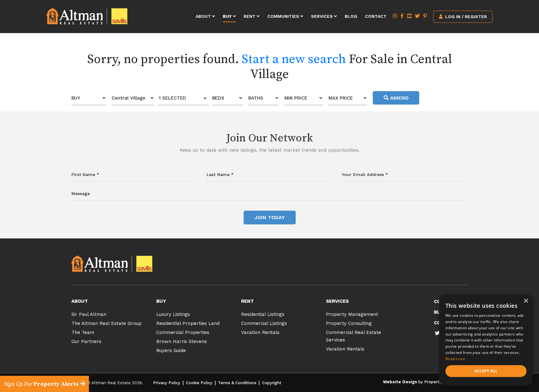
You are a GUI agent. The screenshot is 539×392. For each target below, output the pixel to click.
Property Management (352, 314)
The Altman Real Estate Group (106, 323)
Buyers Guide (171, 350)
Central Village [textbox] (128, 98)
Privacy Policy (166, 382)
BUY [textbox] (75, 98)
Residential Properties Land (188, 323)
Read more (455, 358)
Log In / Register (465, 16)
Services (322, 16)
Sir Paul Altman (88, 314)
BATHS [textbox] (255, 98)
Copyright (271, 382)
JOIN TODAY (270, 217)
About (204, 16)
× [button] (525, 301)
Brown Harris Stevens (181, 341)
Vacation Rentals (260, 332)
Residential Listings (262, 314)
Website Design (400, 382)
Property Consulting (349, 323)
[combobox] (88, 98)
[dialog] (486, 340)
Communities (283, 16)
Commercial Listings (264, 323)
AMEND (399, 98)
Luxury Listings (173, 314)
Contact (375, 16)
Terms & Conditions (237, 382)
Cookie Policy (199, 382)
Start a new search (294, 59)
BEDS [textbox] (218, 98)
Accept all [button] (486, 371)
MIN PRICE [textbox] (295, 98)
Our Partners (86, 341)
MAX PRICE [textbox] (340, 98)
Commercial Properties (182, 332)
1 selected (172, 98)
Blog (351, 16)
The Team (82, 332)
